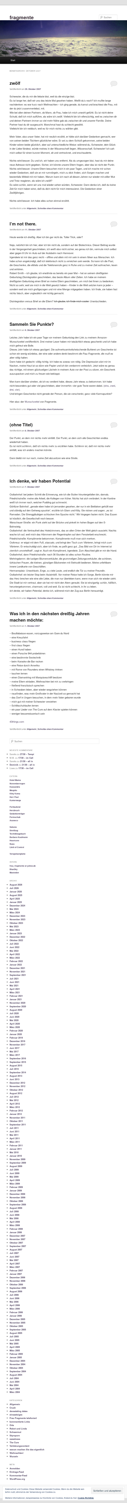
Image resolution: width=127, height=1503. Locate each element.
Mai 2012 (14, 1100)
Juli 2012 (14, 1096)
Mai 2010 (14, 1152)
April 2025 (15, 898)
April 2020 (15, 1023)
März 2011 (15, 1141)
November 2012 (17, 1086)
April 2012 (15, 1103)
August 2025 (16, 895)
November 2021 (17, 971)
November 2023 (17, 919)
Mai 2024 (14, 909)
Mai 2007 (14, 1260)
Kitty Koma (15, 793)
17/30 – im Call (25, 757)
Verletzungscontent (19, 1445)
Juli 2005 (14, 1336)
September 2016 (18, 1058)
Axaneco (14, 820)
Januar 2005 (16, 1357)
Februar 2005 (16, 1353)
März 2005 (15, 1350)
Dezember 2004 (17, 1360)
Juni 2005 (14, 1340)
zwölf (15, 83)
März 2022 (15, 957)
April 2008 (15, 1221)
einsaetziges (16, 1414)
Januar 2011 (16, 1148)
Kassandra (15, 786)
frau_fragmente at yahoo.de (23, 865)
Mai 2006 (14, 1301)
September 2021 (18, 974)
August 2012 (16, 1093)
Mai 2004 (14, 1385)
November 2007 (17, 1239)
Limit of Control (17, 847)
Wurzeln (14, 1456)
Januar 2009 (16, 1190)
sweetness (15, 1438)
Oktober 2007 (16, 1242)
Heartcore (14, 840)
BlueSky (14, 869)
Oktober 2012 (16, 1089)
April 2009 (15, 1180)
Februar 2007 (16, 1270)
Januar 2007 (16, 1273)
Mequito (13, 790)
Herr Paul (14, 797)
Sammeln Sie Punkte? (32, 324)
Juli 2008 (14, 1211)
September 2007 (18, 1246)
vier (17, 389)
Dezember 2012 (17, 1082)
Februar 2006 (16, 1312)
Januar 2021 (16, 999)
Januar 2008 (16, 1232)
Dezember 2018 (17, 1041)
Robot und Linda (18, 1428)
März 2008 (15, 1225)
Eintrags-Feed (17, 1471)
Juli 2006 (14, 1294)
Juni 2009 (14, 1173)
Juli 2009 (14, 1169)
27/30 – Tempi (27, 754)
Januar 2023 (16, 933)
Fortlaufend (15, 806)
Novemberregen (17, 783)
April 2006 (15, 1305)
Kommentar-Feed (18, 1475)
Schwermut (15, 1432)
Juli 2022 (14, 943)
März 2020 (15, 1027)
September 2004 (18, 1371)
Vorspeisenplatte (17, 853)
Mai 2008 (14, 1218)
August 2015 (16, 1065)
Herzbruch (15, 810)
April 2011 (15, 1138)
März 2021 (15, 992)
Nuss (12, 843)
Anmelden (15, 1468)
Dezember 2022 (17, 936)
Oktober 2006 (16, 1284)
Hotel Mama (15, 780)
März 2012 (15, 1107)
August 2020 (16, 1009)
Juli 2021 (14, 978)
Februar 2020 (16, 1030)
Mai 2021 (14, 985)
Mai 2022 (14, 950)
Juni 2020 (14, 1016)
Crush (13, 1407)
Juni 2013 (14, 1079)
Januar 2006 (16, 1315)
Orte (12, 1425)
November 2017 (17, 1044)
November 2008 (17, 1197)
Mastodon (14, 872)
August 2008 (16, 1207)
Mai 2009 (14, 1176)
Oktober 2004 (16, 1367)
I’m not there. (23, 224)
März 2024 (15, 912)
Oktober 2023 (16, 923)
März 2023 (15, 929)
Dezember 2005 (17, 1319)
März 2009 (15, 1183)
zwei (112, 385)
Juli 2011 (14, 1128)
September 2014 (18, 1072)
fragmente (22, 17)
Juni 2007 (14, 1256)
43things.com (17, 721)
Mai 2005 (14, 1343)
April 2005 (15, 1347)
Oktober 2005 (16, 1326)
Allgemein (31, 208)
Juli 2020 (14, 1013)
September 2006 (18, 1287)
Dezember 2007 (17, 1235)
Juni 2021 (14, 982)
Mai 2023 (14, 926)
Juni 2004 (14, 1381)
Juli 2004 (14, 1378)
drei (12, 389)
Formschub (15, 817)
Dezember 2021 (17, 968)
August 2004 (16, 1374)
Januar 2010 (16, 1155)
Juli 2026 (14, 888)
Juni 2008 (14, 1214)
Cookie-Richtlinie (86, 1497)
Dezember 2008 (17, 1193)
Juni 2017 (14, 1048)
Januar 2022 (16, 964)
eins (106, 385)
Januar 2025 (16, 902)
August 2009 (16, 1166)
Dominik (14, 764)
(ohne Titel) (21, 425)
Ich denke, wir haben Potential (40, 481)
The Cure (14, 1442)
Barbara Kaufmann (19, 837)
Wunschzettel (32, 401)
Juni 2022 (14, 947)
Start (13, 60)
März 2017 (15, 1054)
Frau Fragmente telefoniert (23, 1418)
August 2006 (16, 1291)
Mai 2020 (14, 1020)
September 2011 (18, 1124)
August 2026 (16, 884)
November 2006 (17, 1280)
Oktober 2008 (16, 1201)
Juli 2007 (14, 1253)
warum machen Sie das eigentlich (27, 1449)
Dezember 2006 (17, 1277)
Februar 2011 (16, 1145)
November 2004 (17, 1364)
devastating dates (18, 1411)
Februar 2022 (16, 961)
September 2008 (18, 1204)
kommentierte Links (20, 1421)
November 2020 (17, 1002)
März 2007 (15, 1267)
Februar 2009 (16, 1187)
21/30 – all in (26, 761)
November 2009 (17, 1159)
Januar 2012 (16, 1114)
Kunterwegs (15, 800)
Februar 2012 (16, 1110)
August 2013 (16, 1075)
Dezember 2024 (17, 905)
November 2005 (17, 1322)
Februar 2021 (16, 995)
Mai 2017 (14, 1051)
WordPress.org (17, 1478)
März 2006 (15, 1308)
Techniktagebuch (18, 833)
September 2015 (18, 1062)
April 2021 (15, 988)
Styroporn (15, 1435)
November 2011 (17, 1117)
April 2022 (15, 954)
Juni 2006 (14, 1298)
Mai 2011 (14, 1134)
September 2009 (18, 1162)
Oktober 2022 (16, 940)
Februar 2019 (16, 1037)
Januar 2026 (16, 891)
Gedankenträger (17, 813)
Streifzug (14, 830)
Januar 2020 (16, 1034)
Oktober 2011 (16, 1121)
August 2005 (16, 1333)
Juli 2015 (14, 1068)
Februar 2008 (16, 1228)
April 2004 (15, 1388)
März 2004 (15, 1392)
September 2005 (18, 1329)
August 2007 (16, 1249)
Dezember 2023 (17, 915)
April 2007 (15, 1263)
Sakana (13, 826)
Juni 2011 (14, 1131)
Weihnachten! (16, 1452)
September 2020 (18, 1006)
